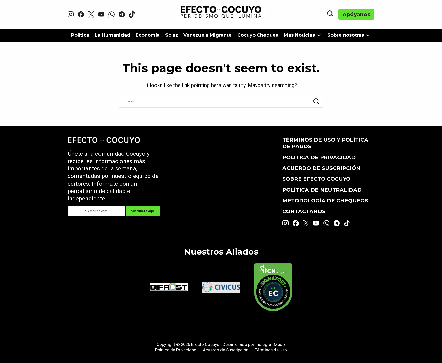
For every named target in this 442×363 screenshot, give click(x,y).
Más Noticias (299, 35)
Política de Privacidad (319, 157)
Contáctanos (303, 211)
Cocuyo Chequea (258, 35)
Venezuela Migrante (207, 35)
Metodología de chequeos (325, 200)
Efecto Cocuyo (205, 344)
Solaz (171, 35)
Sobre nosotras (345, 35)
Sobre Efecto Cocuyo (316, 179)
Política (80, 35)
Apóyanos (356, 14)
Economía (148, 35)
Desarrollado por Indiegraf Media (254, 344)
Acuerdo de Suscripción (321, 168)
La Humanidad (112, 35)
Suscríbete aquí (143, 211)
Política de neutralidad (322, 190)
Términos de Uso (271, 350)
